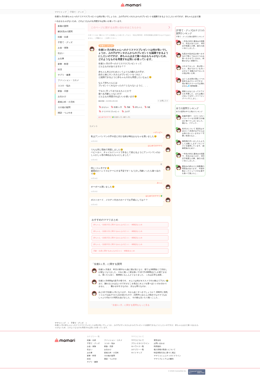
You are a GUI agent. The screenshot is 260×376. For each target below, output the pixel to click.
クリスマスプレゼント (111, 111)
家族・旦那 (63, 91)
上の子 (127, 111)
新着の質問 (63, 26)
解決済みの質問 (65, 31)
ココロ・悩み (64, 85)
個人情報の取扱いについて (164, 349)
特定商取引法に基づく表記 (164, 353)
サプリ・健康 (64, 75)
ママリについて (137, 340)
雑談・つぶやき (65, 112)
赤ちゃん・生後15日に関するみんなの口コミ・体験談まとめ (117, 238)
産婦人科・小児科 (66, 102)
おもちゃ (105, 107)
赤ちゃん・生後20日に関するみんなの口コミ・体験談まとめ (117, 244)
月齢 (128, 107)
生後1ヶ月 (118, 107)
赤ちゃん (138, 107)
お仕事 (61, 58)
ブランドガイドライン (140, 343)
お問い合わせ (159, 343)
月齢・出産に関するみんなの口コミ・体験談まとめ (114, 251)
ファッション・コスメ (68, 80)
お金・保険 (63, 47)
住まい (61, 53)
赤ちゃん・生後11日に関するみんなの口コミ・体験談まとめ (117, 231)
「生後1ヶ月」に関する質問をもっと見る (130, 305)
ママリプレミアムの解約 (164, 359)
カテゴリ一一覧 (137, 349)
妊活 (60, 69)
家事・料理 (63, 64)
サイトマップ (136, 353)
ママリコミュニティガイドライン (167, 356)
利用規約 (157, 346)
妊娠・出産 (63, 37)
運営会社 (157, 340)
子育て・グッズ (65, 42)
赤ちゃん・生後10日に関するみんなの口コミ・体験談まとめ (117, 225)
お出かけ (62, 96)
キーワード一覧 (137, 346)
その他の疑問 (64, 107)
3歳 (148, 107)
